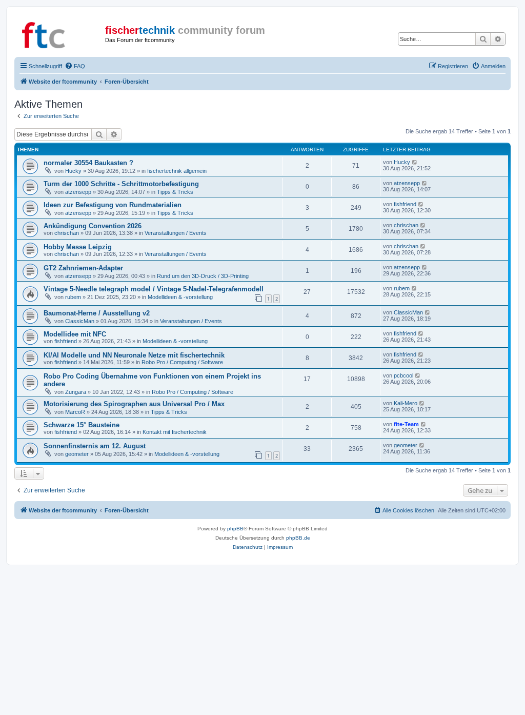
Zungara (75, 392)
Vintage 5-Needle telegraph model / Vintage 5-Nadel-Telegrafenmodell (154, 289)
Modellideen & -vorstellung (180, 297)
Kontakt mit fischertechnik (175, 432)
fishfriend (405, 204)
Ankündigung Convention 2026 (93, 226)
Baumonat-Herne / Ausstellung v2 (97, 313)
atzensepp (78, 192)
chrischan (66, 233)
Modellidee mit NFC (75, 334)
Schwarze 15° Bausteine (81, 425)
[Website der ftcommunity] (61, 33)
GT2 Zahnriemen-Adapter (83, 268)
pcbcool (403, 375)
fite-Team (406, 424)
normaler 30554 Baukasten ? (88, 163)
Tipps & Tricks (175, 192)
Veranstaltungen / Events (176, 233)
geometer (77, 454)
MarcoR (75, 412)
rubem (73, 297)
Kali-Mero (405, 403)
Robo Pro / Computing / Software (182, 362)
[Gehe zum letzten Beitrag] (415, 162)
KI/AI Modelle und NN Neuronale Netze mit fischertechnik (134, 355)
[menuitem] (75, 66)
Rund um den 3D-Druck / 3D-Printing (203, 276)
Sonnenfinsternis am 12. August (95, 446)
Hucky (73, 171)
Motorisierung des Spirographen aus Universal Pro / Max (134, 404)
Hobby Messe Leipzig (78, 247)
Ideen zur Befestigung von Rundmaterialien (112, 205)
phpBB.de (298, 538)
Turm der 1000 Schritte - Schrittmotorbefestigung (121, 184)
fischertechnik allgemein (177, 171)
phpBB (235, 528)
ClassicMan (79, 321)
